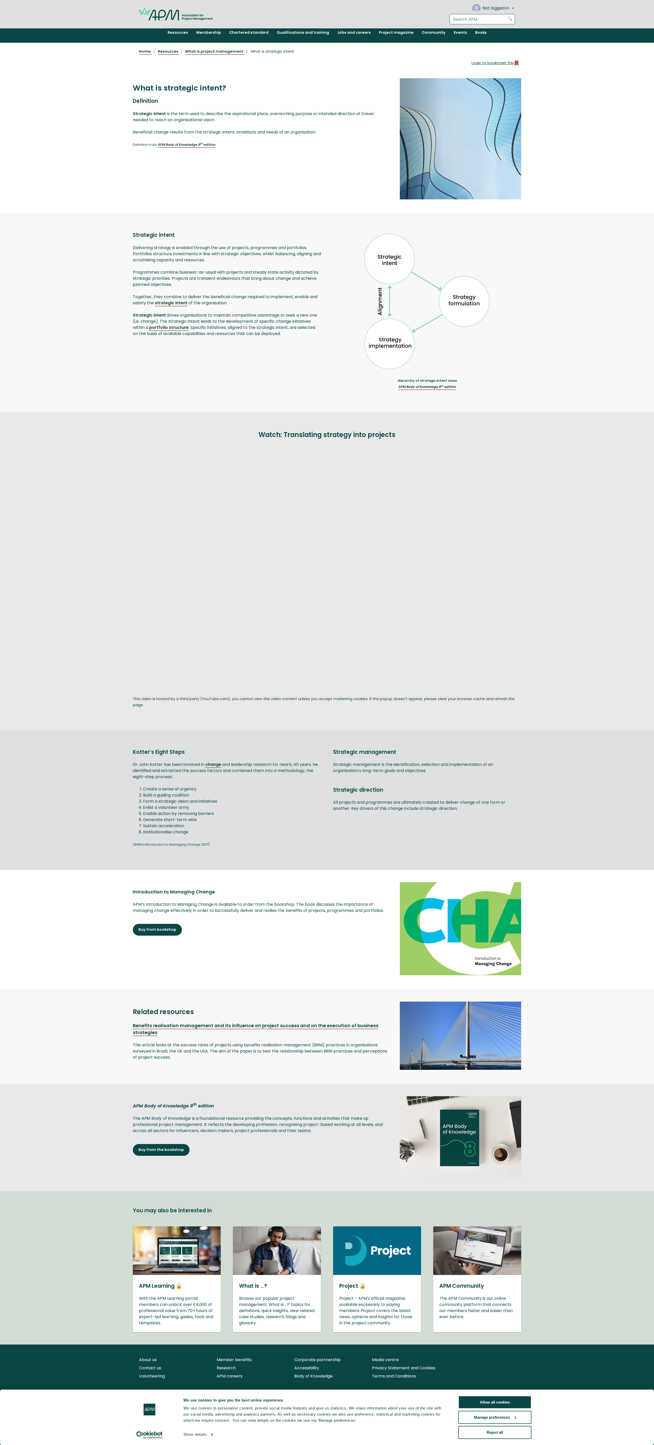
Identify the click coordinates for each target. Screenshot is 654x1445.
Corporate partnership (317, 1360)
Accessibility (306, 1368)
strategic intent (171, 303)
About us (148, 1360)
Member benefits (234, 1360)
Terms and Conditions (394, 1376)
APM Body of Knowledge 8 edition (186, 144)
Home (145, 51)
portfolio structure (169, 327)
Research (226, 1368)
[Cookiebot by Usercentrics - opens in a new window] (149, 1435)
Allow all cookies (495, 1402)
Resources (168, 51)
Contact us (150, 1368)
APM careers (229, 1376)
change (213, 764)
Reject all (495, 1432)
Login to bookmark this (493, 62)
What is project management (214, 51)
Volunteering (152, 1376)
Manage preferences (492, 1417)
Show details (195, 1434)
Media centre (385, 1360)
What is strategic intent (272, 51)
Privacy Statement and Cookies (403, 1368)
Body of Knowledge (313, 1376)
